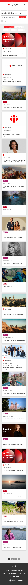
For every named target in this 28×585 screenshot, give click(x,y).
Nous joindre (22, 573)
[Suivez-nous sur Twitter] (12, 566)
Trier (5, 21)
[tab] (9, 27)
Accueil (2, 8)
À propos (7, 570)
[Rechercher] (24, 5)
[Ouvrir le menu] (2, 4)
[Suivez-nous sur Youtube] (16, 566)
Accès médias (13, 1)
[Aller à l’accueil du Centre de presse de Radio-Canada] (13, 5)
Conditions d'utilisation (17, 570)
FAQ (10, 576)
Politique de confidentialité (10, 573)
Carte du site (16, 576)
